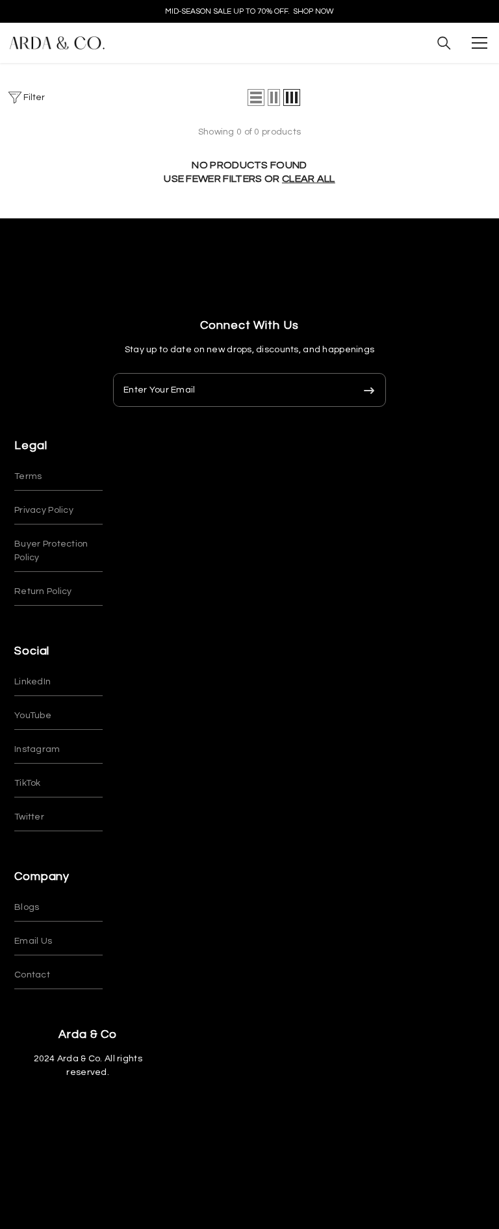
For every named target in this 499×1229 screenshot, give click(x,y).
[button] (256, 97)
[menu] (479, 43)
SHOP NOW (313, 11)
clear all (308, 179)
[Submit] (369, 390)
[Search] (444, 43)
